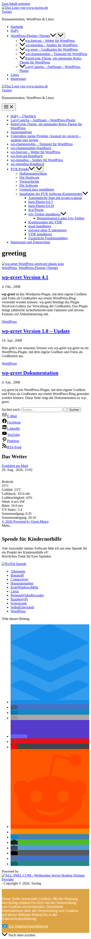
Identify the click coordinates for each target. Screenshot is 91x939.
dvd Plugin (36, 210)
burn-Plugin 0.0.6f (41, 206)
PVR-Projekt (20, 169)
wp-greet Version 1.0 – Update (36, 331)
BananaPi (17, 575)
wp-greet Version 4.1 (25, 277)
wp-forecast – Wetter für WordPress (50, 41)
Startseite (17, 27)
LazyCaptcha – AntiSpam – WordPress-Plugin (43, 120)
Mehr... (7, 525)
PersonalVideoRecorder (27, 595)
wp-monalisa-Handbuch (27, 164)
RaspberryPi (19, 599)
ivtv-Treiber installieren (44, 214)
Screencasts (19, 603)
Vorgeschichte (29, 181)
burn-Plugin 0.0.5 (40, 202)
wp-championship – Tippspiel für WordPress (56, 54)
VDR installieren (40, 234)
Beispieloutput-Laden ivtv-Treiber (60, 218)
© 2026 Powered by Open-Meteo (25, 521)
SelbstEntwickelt (22, 607)
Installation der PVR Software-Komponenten (50, 194)
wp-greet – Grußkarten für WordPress (51, 49)
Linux (15, 75)
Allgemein (18, 571)
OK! (5, 926)
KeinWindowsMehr (24, 587)
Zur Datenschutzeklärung (28, 926)
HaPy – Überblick (23, 116)
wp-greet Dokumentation (30, 373)
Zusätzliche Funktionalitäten (48, 238)
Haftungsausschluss (33, 173)
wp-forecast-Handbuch (27, 156)
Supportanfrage (21, 132)
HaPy (15, 31)
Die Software (28, 185)
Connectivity (19, 579)
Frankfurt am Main (15, 466)
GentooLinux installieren (36, 189)
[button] (53, 36)
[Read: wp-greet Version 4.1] (33, 264)
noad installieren (39, 226)
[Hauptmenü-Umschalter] (9, 107)
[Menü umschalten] (60, 35)
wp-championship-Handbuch (31, 148)
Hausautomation (22, 583)
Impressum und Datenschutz (30, 242)
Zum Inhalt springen (16, 4)
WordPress (9, 268)
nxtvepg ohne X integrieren (47, 230)
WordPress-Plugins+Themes (30, 36)
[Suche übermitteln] (65, 409)
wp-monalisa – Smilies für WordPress (51, 45)
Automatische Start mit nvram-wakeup (55, 198)
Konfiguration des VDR (45, 222)
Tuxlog (7, 12)
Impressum (18, 79)
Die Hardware (29, 177)
